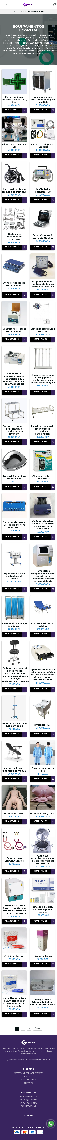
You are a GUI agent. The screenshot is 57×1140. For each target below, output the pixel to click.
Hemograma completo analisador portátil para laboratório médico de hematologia (43, 576)
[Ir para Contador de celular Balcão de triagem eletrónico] (14, 505)
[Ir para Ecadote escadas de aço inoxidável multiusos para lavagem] (14, 410)
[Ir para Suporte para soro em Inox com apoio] (14, 708)
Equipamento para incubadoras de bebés (14, 576)
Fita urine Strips (43, 956)
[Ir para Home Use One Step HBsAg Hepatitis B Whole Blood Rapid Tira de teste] (14, 982)
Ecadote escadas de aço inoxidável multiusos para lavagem (14, 430)
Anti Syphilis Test (14, 956)
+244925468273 (30, 1103)
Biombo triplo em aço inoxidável (14, 624)
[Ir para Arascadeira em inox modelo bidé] (14, 460)
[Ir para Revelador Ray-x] (42, 708)
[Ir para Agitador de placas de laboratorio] (14, 266)
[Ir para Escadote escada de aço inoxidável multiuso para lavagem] (42, 410)
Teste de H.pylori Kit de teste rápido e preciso (42, 909)
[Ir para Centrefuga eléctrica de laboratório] (14, 313)
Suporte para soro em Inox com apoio (14, 724)
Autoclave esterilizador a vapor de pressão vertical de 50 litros (43, 860)
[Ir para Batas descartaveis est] (42, 752)
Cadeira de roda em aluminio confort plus (14, 190)
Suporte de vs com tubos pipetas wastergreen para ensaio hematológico (43, 379)
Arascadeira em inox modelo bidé (14, 477)
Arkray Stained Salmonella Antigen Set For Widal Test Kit (42, 1002)
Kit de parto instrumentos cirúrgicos (14, 236)
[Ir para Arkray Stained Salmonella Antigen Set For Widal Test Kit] (42, 982)
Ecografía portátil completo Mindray (42, 236)
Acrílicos (28, 1076)
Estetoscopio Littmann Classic (14, 859)
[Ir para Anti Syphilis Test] (14, 940)
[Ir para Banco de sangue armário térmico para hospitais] (42, 81)
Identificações (28, 1080)
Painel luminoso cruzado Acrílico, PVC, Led (14, 99)
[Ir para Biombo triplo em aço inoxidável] (14, 608)
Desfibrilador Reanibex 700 (43, 190)
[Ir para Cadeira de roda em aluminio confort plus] (14, 173)
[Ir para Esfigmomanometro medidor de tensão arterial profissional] (42, 266)
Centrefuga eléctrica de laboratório (14, 330)
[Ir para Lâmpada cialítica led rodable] (42, 313)
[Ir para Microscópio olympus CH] (14, 129)
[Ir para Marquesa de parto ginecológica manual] (14, 752)
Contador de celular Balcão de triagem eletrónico (14, 525)
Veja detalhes (12, 110)
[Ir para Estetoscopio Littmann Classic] (14, 840)
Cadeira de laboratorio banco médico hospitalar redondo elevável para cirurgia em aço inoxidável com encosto (15, 674)
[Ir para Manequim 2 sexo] (14, 797)
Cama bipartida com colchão (42, 624)
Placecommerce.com (16, 1060)
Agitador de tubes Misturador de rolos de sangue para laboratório (43, 525)
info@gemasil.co (30, 1096)
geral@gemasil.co (30, 1100)
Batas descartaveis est (43, 769)
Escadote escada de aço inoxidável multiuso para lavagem (42, 430)
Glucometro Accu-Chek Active (42, 477)
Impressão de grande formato (28, 1073)
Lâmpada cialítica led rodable (42, 330)
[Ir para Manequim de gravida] (42, 797)
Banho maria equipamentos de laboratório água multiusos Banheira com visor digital (14, 378)
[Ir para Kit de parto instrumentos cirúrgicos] (14, 218)
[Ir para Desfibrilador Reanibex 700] (42, 173)
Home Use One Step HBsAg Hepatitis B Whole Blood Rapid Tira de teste (14, 1002)
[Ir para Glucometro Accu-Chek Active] (42, 460)
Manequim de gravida (42, 813)
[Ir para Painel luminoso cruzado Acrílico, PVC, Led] (14, 81)
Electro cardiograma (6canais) (42, 145)
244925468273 (29, 1106)
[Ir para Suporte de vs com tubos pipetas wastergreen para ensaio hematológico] (42, 358)
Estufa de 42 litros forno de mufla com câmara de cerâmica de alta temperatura (14, 909)
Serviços (28, 1083)
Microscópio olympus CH (14, 145)
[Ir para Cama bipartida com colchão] (42, 608)
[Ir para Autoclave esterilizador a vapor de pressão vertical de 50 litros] (42, 840)
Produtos (22, 11)
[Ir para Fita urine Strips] (42, 940)
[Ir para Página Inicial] (28, 4)
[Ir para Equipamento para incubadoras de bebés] (14, 555)
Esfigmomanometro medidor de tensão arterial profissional (42, 284)
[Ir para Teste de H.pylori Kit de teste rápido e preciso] (42, 890)
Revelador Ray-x (43, 725)
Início (14, 11)
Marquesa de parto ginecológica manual (14, 769)
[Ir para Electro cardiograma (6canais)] (42, 129)
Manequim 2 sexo (14, 813)
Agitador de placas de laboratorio (14, 284)
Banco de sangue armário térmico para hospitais (43, 99)
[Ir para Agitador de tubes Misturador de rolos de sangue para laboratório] (42, 505)
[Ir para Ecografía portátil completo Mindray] (42, 218)
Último (37, 1028)
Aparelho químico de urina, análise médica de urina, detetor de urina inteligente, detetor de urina (43, 674)
